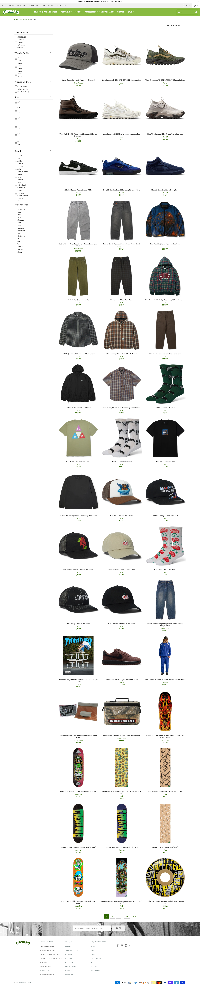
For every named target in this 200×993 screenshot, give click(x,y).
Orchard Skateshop (25, 982)
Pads (19, 223)
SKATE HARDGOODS (50, 12)
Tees (18, 233)
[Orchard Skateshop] (17, 12)
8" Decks (20, 42)
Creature (20, 198)
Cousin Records (22, 196)
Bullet (19, 182)
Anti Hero (20, 166)
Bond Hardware (22, 172)
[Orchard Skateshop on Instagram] (10, 6)
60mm (19, 76)
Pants (19, 225)
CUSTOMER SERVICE (97, 958)
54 (127, 916)
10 (18, 136)
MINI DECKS (21, 37)
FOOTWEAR (65, 12)
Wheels (20, 247)
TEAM (92, 950)
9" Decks (20, 48)
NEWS (43, 6)
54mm (19, 66)
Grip (18, 241)
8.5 (18, 128)
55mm (19, 68)
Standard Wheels (23, 92)
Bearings (20, 249)
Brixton (19, 177)
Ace (18, 158)
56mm (19, 71)
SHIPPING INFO (95, 970)
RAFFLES (51, 6)
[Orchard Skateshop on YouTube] (6, 6)
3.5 (18, 102)
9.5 (18, 134)
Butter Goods (22, 185)
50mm (19, 58)
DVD (19, 215)
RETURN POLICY (96, 966)
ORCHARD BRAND (106, 12)
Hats (19, 217)
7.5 (18, 123)
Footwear (20, 228)
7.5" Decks (20, 40)
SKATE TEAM (61, 6)
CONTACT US (33, 6)
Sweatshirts (21, 231)
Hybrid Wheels (22, 89)
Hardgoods (21, 236)
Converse (20, 193)
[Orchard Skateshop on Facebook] (3, 6)
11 (18, 142)
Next (134, 916)
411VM (19, 156)
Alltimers (20, 164)
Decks (19, 239)
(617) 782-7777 (21, 6)
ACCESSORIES (90, 12)
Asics (19, 169)
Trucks (19, 244)
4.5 (18, 107)
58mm (19, 74)
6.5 (18, 118)
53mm (19, 63)
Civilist (19, 190)
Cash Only (21, 188)
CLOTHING (77, 12)
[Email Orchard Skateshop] (13, 6)
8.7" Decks (21, 45)
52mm (19, 60)
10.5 (18, 139)
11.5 (18, 144)
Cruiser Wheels (22, 86)
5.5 (18, 113)
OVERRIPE (121, 12)
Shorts (19, 252)
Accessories (21, 209)
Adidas (19, 161)
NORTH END (69, 974)
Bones (19, 174)
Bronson (20, 180)
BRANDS (37, 12)
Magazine (20, 220)
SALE (130, 12)
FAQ (92, 962)
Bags (19, 212)
